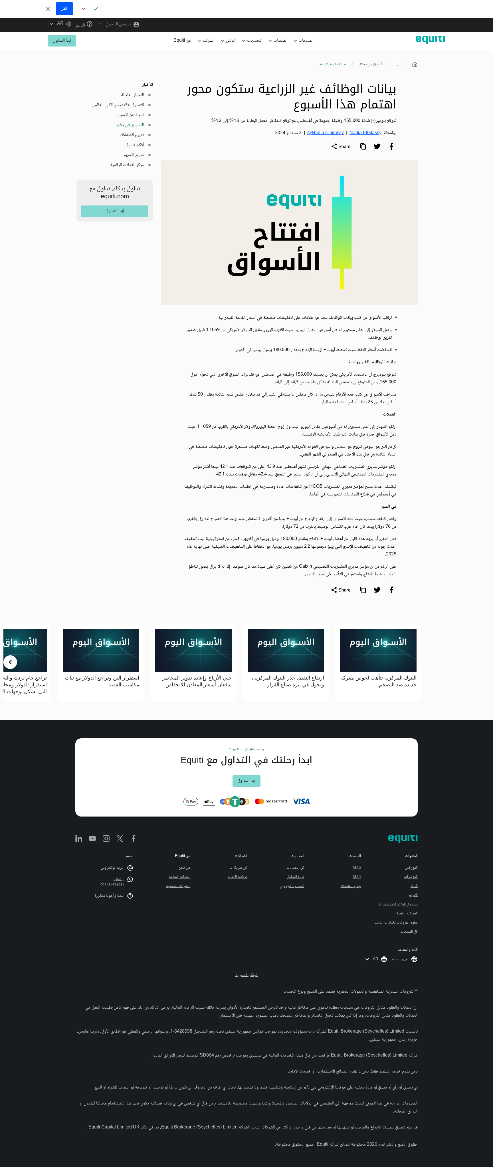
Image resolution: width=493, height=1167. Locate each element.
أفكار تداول (135, 145)
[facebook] (391, 146)
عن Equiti (182, 41)
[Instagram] (106, 839)
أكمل (64, 9)
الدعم (81, 25)
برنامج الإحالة (237, 877)
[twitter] (377, 146)
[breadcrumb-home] (415, 64)
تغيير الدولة (400, 959)
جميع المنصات (351, 886)
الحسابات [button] (254, 41)
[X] (119, 839)
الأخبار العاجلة (132, 95)
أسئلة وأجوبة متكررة (109, 895)
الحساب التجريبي (292, 886)
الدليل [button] (231, 41)
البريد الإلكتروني (112, 867)
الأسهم (413, 895)
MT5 (357, 867)
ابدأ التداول (62, 41)
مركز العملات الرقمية (127, 165)
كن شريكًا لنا (238, 867)
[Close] (48, 8)
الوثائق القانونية (246, 975)
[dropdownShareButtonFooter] (340, 590)
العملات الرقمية (407, 913)
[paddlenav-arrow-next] (10, 662)
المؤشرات (411, 877)
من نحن (184, 867)
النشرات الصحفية (178, 886)
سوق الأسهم (134, 155)
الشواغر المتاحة (179, 877)
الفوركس (411, 867)
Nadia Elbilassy (365, 133)
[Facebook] (133, 839)
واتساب (119, 879)
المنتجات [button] (306, 41)
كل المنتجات (409, 931)
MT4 (357, 877)
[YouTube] (92, 839)
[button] (60, 24)
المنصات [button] (280, 41)
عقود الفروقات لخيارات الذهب (396, 922)
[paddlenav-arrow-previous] (483, 662)
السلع (414, 886)
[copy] (363, 146)
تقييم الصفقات (132, 135)
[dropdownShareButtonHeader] (340, 146)
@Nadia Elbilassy (325, 133)
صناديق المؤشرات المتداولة (398, 904)
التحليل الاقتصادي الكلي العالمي (118, 105)
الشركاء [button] (209, 41)
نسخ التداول (295, 877)
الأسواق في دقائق (371, 64)
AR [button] (375, 959)
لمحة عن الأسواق (130, 115)
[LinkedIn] (78, 839)
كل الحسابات (295, 867)
